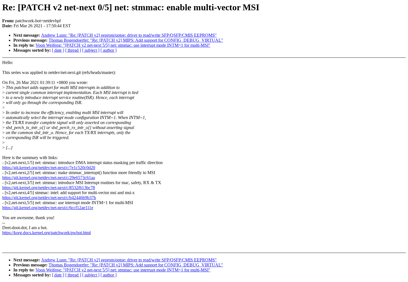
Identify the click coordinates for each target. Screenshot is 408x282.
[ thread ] (73, 50)
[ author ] (108, 50)
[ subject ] (90, 50)
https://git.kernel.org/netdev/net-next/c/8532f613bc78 (48, 187)
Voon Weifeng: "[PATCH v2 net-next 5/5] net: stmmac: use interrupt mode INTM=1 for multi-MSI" (123, 45)
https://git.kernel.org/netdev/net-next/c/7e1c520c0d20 (48, 167)
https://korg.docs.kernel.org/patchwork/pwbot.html (46, 232)
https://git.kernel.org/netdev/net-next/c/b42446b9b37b (49, 197)
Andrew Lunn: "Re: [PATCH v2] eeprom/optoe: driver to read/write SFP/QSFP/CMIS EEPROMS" (129, 35)
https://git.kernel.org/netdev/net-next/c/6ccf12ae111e (47, 207)
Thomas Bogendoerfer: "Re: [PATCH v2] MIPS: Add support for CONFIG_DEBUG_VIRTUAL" (136, 40)
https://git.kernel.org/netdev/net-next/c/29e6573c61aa (48, 177)
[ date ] (58, 50)
